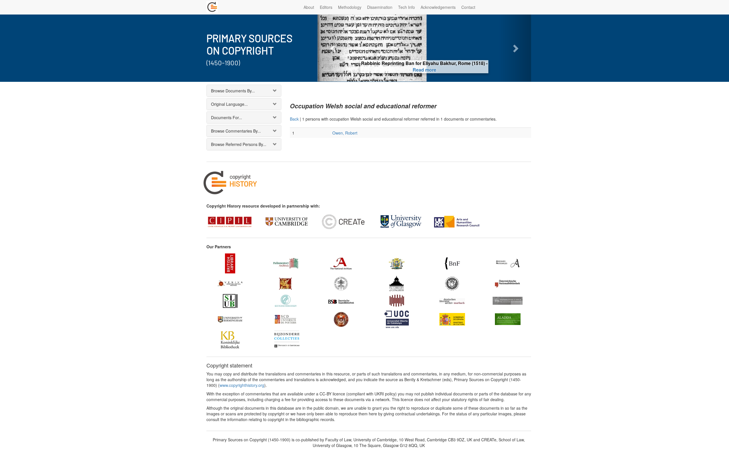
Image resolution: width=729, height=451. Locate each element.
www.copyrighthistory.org (242, 385)
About (309, 7)
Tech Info (406, 7)
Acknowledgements (438, 7)
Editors (326, 7)
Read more (424, 69)
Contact (468, 7)
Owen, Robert (344, 133)
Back (294, 119)
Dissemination (379, 7)
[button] (334, 48)
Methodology (349, 7)
